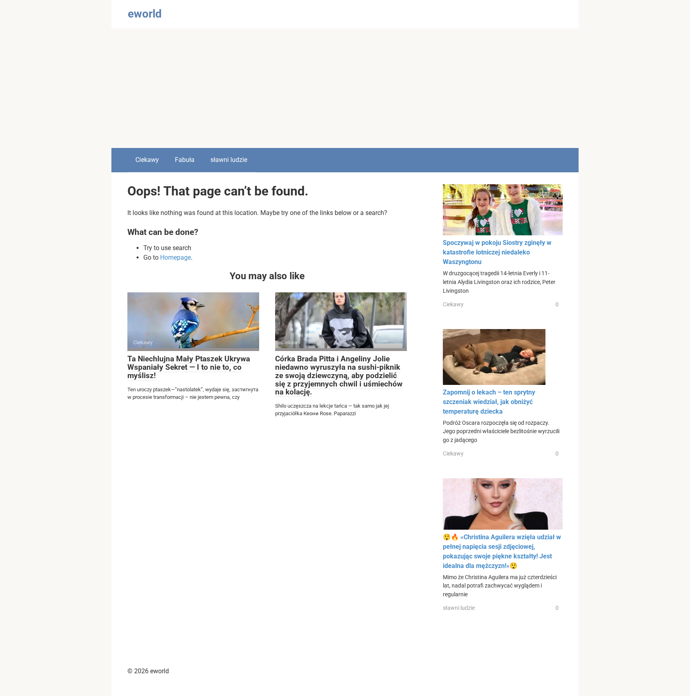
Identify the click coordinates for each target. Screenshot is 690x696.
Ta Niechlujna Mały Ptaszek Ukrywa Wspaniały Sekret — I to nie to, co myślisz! (188, 367)
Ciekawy (147, 160)
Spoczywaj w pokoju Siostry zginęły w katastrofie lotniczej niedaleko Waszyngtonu (497, 252)
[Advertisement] (345, 88)
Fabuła (184, 160)
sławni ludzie (228, 160)
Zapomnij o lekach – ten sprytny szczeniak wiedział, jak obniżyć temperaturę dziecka (489, 401)
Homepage (175, 257)
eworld (145, 13)
